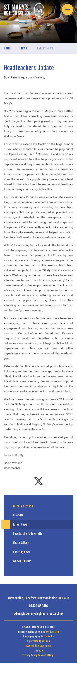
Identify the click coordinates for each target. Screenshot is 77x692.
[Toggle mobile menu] (67, 9)
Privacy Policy (29, 655)
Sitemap (38, 650)
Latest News (45, 48)
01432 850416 (38, 606)
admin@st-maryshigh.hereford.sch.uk (38, 613)
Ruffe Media (47, 636)
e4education (52, 631)
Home (7, 48)
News (23, 48)
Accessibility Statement (38, 645)
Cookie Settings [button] (46, 655)
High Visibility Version (38, 641)
